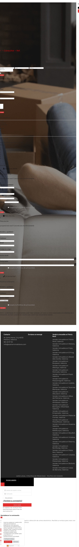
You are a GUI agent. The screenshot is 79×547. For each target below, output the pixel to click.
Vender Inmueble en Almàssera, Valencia (60, 401)
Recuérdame (8, 498)
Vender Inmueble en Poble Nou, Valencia (62, 451)
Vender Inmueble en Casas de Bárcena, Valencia (62, 469)
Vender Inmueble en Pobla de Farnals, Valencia (63, 416)
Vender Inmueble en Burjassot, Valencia (60, 362)
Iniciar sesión (17, 505)
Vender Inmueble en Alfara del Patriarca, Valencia (62, 397)
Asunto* (2, 95)
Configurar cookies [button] (9, 539)
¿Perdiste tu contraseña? (12, 501)
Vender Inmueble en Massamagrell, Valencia (61, 380)
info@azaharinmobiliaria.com (15, 344)
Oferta (2, 202)
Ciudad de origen (5, 249)
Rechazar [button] (16, 541)
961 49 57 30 (8, 342)
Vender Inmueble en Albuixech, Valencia (60, 393)
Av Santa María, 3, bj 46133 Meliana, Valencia (13, 338)
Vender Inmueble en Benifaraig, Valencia (60, 447)
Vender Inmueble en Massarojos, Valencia (60, 460)
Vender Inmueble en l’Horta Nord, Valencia (63, 340)
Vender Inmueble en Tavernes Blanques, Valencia (63, 388)
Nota (1, 102)
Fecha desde (4, 255)
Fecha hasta (4, 261)
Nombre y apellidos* (6, 185)
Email (2, 195)
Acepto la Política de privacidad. (13, 73)
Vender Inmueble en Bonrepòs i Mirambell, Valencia (60, 407)
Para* (2, 89)
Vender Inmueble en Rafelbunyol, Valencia (60, 429)
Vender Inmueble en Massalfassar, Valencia (60, 421)
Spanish (11, 545)
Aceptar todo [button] (8, 541)
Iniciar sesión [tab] (11, 480)
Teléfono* (3, 191)
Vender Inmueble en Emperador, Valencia (60, 412)
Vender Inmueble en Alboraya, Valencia (60, 367)
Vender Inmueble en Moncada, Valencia (60, 371)
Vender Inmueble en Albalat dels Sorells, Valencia (63, 358)
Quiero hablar (4, 298)
